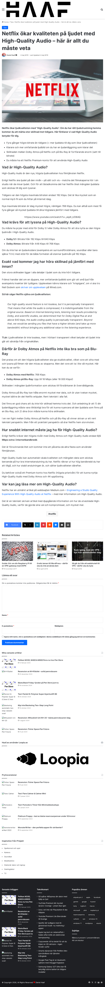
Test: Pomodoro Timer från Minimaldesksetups (38, 805)
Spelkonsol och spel (12, 848)
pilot (85, 910)
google (84, 902)
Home (6, 22)
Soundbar (8, 857)
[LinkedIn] (37, 524)
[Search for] (102, 10)
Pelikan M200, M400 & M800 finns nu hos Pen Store (40, 660)
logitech (83, 906)
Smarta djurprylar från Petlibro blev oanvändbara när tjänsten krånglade (52, 953)
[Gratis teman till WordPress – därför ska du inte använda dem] (52, 551)
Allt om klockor (78, 940)
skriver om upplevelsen (33, 287)
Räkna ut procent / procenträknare (86, 938)
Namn (5, 615)
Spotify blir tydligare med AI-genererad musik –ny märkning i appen (51, 925)
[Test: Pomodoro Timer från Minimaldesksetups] (9, 808)
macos (92, 906)
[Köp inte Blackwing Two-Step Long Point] (9, 709)
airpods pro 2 (78, 897)
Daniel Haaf (11, 55)
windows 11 (77, 923)
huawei (93, 902)
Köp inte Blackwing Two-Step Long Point (35, 705)
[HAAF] (38, 9)
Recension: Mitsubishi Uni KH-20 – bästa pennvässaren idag (44, 718)
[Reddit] (49, 524)
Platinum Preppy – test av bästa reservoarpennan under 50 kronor (46, 816)
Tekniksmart (43, 889)
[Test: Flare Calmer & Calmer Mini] (9, 797)
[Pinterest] (43, 524)
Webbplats (59, 626)
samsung (91, 915)
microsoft (76, 910)
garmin (75, 902)
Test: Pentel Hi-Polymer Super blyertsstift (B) (37, 694)
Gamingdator (9, 869)
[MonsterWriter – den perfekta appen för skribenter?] (9, 831)
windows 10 (93, 919)
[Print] (68, 524)
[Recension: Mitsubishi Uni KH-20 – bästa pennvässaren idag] (9, 721)
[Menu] (3, 10)
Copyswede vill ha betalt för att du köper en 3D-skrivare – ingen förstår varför (52, 944)
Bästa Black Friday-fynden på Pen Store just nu (38, 683)
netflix (53, 514)
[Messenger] (55, 524)
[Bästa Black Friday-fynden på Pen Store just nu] (9, 686)
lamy (75, 906)
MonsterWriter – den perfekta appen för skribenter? (40, 827)
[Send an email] (16, 55)
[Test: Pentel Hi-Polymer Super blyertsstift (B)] (9, 697)
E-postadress (8, 626)
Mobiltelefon (9, 861)
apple (88, 897)
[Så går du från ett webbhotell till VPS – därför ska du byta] (87, 551)
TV (5, 873)
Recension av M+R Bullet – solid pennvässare (37, 671)
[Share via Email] (61, 524)
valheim (76, 919)
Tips (11, 22)
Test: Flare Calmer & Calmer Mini (32, 793)
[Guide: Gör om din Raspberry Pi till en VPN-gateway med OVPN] (17, 551)
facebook (97, 897)
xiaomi (98, 923)
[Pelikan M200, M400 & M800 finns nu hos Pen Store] (9, 663)
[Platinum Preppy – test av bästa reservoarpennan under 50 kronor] (9, 819)
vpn (84, 919)
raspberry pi (94, 910)
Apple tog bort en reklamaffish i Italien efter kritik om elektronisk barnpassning (51, 935)
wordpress (89, 923)
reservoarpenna (79, 915)
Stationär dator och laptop (14, 865)
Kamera (7, 852)
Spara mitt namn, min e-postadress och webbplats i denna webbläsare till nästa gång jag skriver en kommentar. (50, 637)
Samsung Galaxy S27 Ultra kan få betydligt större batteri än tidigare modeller (52, 969)
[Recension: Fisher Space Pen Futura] (9, 732)
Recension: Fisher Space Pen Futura (33, 729)
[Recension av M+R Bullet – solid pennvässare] (9, 675)
